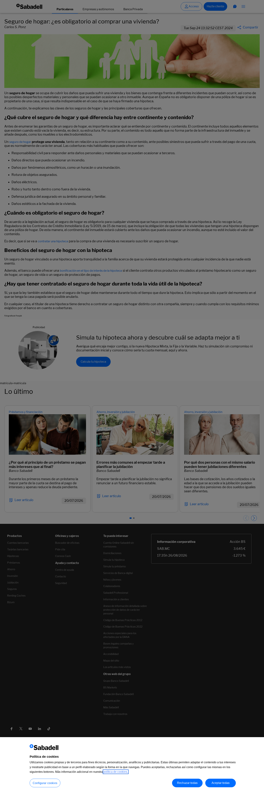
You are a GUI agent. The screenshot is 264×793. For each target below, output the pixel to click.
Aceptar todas (221, 782)
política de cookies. (115, 771)
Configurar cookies (45, 783)
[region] (132, 765)
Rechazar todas (187, 782)
